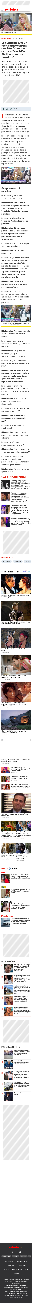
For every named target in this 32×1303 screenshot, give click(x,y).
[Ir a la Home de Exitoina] (13, 9)
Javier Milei (9, 126)
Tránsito (16, 1273)
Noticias (23, 1256)
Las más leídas (8, 961)
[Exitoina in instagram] (12, 1252)
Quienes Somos (22, 1261)
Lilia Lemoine (6, 561)
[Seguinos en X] (20, 1252)
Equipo (6, 1269)
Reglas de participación (20, 1269)
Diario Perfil (6, 1256)
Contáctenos (11, 1265)
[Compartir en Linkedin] (14, 108)
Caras (15, 1256)
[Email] (17, 109)
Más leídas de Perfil (10, 1047)
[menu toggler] (2, 9)
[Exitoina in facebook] (16, 1252)
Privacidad (22, 1265)
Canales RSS (9, 1261)
